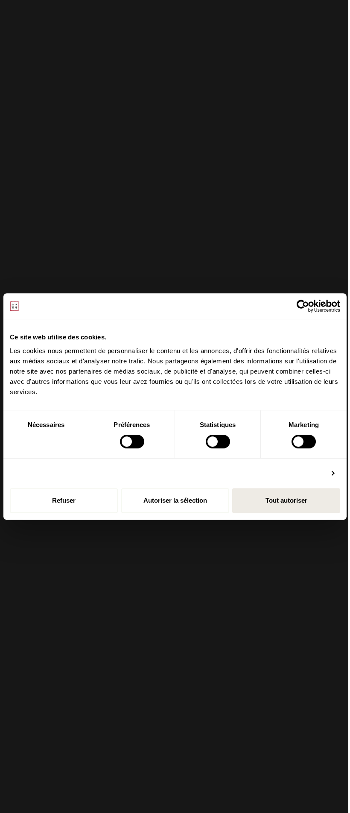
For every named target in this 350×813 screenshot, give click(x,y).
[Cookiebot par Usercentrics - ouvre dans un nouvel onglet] (302, 306)
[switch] (132, 441)
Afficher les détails (296, 473)
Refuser (64, 500)
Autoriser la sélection (175, 500)
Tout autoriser (286, 500)
